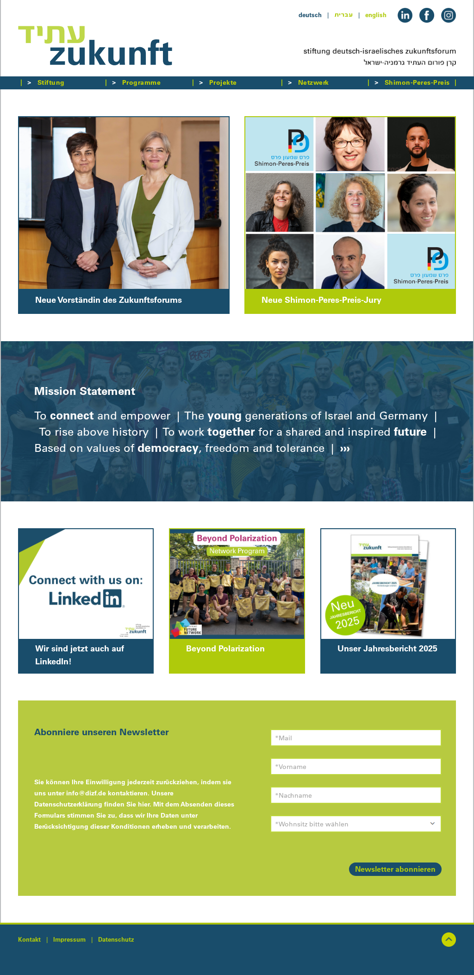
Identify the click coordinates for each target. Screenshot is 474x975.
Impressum (69, 939)
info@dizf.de (86, 793)
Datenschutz (116, 939)
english (376, 15)
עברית (343, 15)
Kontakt (29, 939)
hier (144, 804)
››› (343, 448)
